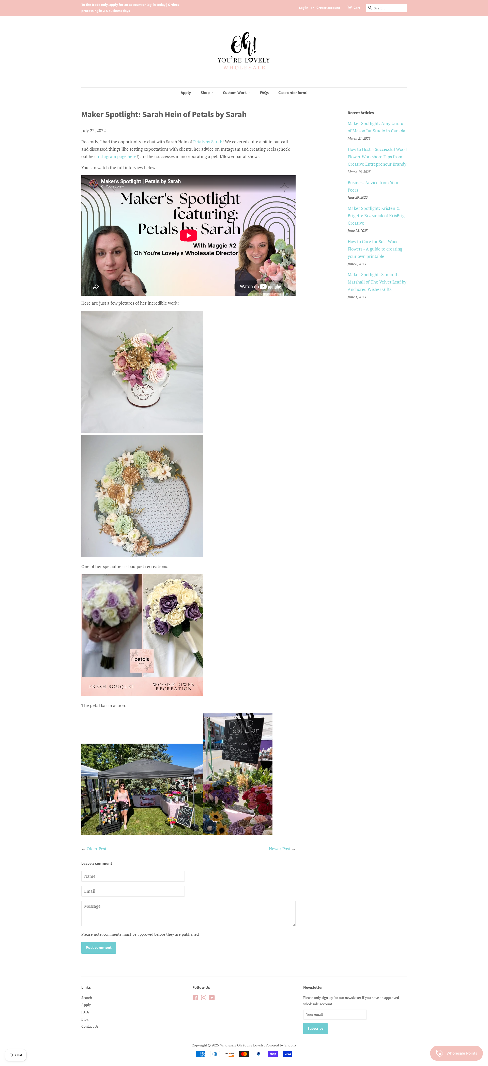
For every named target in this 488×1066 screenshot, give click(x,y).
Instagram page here (116, 156)
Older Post (96, 849)
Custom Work (235, 93)
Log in (303, 7)
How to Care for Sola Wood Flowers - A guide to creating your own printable (375, 249)
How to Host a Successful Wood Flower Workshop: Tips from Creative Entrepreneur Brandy (377, 156)
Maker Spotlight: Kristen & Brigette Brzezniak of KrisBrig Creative (376, 215)
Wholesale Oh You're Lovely (242, 1045)
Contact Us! (90, 1026)
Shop (205, 93)
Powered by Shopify (281, 1045)
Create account (328, 7)
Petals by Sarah (207, 142)
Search (86, 997)
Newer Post (279, 849)
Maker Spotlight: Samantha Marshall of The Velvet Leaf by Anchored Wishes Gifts (377, 282)
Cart (357, 7)
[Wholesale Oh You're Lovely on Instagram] (203, 998)
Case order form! (293, 93)
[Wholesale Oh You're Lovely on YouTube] (212, 998)
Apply (186, 93)
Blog (84, 1019)
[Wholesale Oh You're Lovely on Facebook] (195, 998)
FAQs (264, 93)
